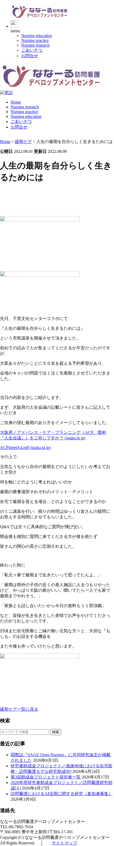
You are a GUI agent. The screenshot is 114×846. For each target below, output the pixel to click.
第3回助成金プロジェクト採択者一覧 (46, 777)
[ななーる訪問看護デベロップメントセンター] (40, 17)
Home (16, 102)
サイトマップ (64, 843)
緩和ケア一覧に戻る (19, 709)
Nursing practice (35, 40)
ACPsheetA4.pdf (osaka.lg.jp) (25, 447)
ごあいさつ (31, 50)
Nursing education (36, 35)
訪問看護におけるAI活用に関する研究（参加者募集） (62, 793)
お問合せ (29, 56)
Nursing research (35, 45)
